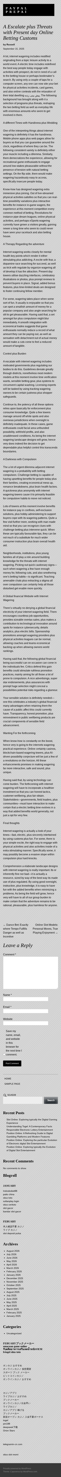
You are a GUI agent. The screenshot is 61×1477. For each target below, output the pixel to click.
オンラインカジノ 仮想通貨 (17, 1369)
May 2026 (12, 1261)
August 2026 (13, 1251)
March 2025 (13, 1309)
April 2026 (12, 1264)
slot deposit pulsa (12, 1233)
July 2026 (11, 1254)
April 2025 (12, 1305)
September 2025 (15, 1288)
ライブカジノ (10, 1406)
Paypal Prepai (17, 10)
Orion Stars (9, 1430)
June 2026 (12, 1257)
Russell (11, 44)
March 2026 (13, 1268)
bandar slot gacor (12, 1211)
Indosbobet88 (10, 1191)
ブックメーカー (11, 1399)
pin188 (6, 1423)
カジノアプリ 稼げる (13, 1410)
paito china (8, 1194)
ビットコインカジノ (13, 1375)
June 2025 (12, 1299)
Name (7, 995)
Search (51, 1100)
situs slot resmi (10, 1454)
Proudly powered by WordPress (17, 1468)
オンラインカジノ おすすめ (17, 1379)
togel (5, 1420)
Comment (9, 954)
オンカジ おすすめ (12, 1365)
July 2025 (11, 1295)
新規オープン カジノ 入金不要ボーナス (23, 1417)
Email (7, 1007)
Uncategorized (14, 1333)
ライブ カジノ (10, 1230)
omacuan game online (15, 1346)
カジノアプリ (10, 1393)
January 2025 (14, 1316)
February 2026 (14, 1271)
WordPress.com (30, 1471)
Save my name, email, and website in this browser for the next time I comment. (14, 1043)
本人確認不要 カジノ (13, 1226)
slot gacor (8, 1208)
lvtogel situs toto (12, 1352)
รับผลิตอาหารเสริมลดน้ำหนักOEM (22, 1349)
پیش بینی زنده (32, 95)
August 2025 (13, 1292)
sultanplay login (11, 1201)
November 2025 (15, 1281)
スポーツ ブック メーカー (16, 1372)
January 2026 (14, 1275)
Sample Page (12, 1084)
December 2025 (15, 1278)
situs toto (7, 1197)
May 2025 (12, 1302)
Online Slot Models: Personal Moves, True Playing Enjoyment (45, 928)
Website (8, 1019)
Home (7, 1078)
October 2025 (14, 1285)
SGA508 (11, 1095)
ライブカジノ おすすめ (15, 1396)
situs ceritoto (9, 1204)
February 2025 (14, 1312)
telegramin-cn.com (12, 1444)
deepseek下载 (10, 1427)
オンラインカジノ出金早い (16, 1403)
